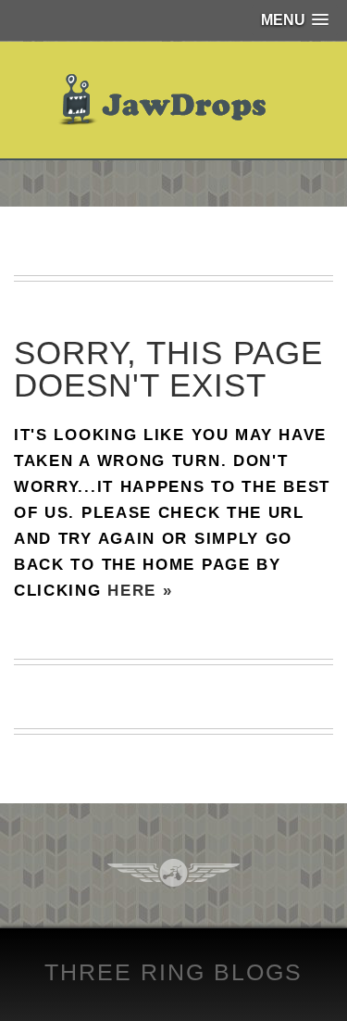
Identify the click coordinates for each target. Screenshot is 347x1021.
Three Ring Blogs (173, 972)
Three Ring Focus (173, 873)
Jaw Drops (173, 100)
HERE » (139, 590)
